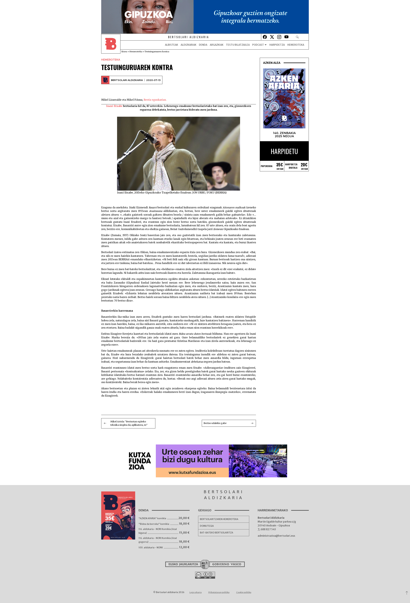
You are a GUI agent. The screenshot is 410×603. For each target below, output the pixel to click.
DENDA (203, 44)
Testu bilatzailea (238, 44)
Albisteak (171, 44)
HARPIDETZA (277, 44)
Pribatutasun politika (219, 592)
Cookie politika (243, 592)
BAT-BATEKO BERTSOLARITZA (216, 532)
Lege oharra (195, 592)
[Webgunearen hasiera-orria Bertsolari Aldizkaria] (110, 45)
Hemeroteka (295, 44)
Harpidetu (284, 151)
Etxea (124, 51)
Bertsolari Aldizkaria (127, 80)
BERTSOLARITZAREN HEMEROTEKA (219, 519)
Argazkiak (216, 44)
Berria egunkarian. (155, 99)
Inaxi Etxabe (114, 106)
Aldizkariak (188, 44)
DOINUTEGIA (207, 525)
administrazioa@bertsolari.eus (276, 535)
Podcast (258, 44)
